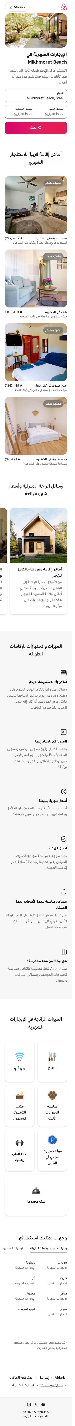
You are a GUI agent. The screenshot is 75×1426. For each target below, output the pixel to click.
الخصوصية (41, 1416)
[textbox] (51, 114)
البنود (27, 1416)
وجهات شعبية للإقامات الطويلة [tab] (48, 1248)
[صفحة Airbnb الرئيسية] (64, 6)
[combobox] (36, 98)
